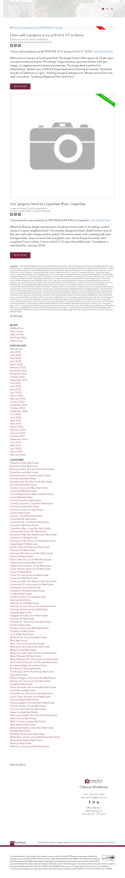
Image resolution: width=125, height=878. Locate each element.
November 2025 (18, 374)
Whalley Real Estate (92, 307)
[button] (89, 802)
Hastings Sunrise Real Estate (103, 287)
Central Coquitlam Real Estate (25, 500)
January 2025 (17, 402)
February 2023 (18, 455)
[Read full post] (62, 29)
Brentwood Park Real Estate (51, 266)
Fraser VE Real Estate (68, 282)
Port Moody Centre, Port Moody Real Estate (25, 299)
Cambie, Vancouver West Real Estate (29, 488)
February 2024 (18, 430)
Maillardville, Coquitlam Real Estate (45, 293)
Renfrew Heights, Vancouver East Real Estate (71, 299)
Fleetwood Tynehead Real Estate (89, 280)
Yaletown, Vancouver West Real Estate (29, 746)
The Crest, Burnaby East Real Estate (28, 305)
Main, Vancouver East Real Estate (84, 293)
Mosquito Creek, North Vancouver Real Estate (59, 295)
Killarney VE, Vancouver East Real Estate (42, 291)
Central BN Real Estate (91, 270)
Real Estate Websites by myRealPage (100, 843)
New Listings (16, 331)
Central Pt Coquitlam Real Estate (82, 272)
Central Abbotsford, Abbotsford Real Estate (66, 270)
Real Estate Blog (18, 338)
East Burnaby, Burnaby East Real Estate (68, 278)
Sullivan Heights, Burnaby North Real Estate (75, 303)
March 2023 (16, 452)
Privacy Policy (78, 843)
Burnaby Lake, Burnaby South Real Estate (72, 268)
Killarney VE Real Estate (18, 291)
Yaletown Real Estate (89, 309)
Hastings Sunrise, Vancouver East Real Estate (26, 289)
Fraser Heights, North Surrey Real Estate (46, 282)
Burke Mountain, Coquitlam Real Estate (24, 268)
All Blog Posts (17, 328)
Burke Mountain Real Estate (103, 266)
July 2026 (15, 352)
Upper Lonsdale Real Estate (51, 305)
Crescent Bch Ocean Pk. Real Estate (39, 276)
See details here (103, 51)
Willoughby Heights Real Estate (70, 309)
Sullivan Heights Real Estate (49, 303)
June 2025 (15, 386)
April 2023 (15, 449)
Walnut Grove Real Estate (105, 305)
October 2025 (17, 377)
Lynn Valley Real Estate (24, 293)
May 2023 (15, 445)
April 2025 (15, 393)
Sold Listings (16, 341)
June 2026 (15, 355)
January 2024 (17, 433)
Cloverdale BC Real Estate (43, 274)
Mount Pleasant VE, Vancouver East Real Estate (34, 659)
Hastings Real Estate (85, 287)
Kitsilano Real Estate (64, 291)
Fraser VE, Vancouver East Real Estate (90, 282)
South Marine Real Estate (74, 301)
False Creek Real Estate (39, 280)
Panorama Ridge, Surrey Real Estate (77, 297)
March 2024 (16, 427)
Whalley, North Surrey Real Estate (27, 734)
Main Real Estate (65, 293)
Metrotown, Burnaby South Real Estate (30, 647)
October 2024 (17, 408)
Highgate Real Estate (77, 289)
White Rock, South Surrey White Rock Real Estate (41, 309)
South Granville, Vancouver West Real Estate (48, 301)
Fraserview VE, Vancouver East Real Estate (70, 285)
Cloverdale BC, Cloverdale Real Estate (66, 274)
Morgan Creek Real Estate (32, 295)
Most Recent (16, 349)
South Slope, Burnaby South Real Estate (24, 303)
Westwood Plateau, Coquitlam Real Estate (69, 307)
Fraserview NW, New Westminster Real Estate (38, 285)
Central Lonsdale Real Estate (60, 272)
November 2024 (18, 405)
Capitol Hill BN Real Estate (40, 270)
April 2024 (15, 424)
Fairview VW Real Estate (92, 278)
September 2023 (19, 439)
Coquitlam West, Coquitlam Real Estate (34, 211)
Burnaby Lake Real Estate (48, 268)
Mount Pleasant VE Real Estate (87, 295)
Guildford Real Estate (43, 287)
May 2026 (15, 358)
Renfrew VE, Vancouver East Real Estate (30, 681)
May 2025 (15, 389)
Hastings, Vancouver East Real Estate (56, 289)
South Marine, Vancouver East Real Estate (98, 301)
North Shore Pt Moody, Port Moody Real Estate (47, 297)
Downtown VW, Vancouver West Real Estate (32, 541)
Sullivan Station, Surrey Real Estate (28, 706)
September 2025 (19, 380)
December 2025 (18, 371)
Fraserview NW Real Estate (23, 578)
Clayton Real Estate (102, 272)
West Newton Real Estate (44, 307)
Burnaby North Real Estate (97, 268)
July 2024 (15, 414)
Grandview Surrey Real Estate (96, 285)
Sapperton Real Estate (24, 301)
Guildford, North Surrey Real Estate (64, 287)
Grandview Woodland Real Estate (22, 287)
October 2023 (17, 436)
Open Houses (17, 334)
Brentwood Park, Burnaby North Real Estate (77, 266)
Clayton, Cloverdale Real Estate (21, 274)
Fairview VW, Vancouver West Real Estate (31, 553)
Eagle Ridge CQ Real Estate (44, 278)
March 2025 (16, 396)
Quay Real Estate (48, 299)
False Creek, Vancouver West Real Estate (62, 280)
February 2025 (18, 399)
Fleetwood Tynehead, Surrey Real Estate (35, 42)
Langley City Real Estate (22, 631)
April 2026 (15, 361)
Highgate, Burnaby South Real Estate (99, 289)
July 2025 (15, 383)
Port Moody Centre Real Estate (102, 297)
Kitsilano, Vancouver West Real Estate (86, 291)
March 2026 (16, 365)
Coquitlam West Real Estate (91, 274)
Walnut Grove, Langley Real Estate (22, 307)
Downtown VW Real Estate (95, 276)
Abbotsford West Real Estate (30, 266)
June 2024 (15, 417)
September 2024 (19, 411)
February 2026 (18, 368)
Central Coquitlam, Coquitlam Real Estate (34, 272)
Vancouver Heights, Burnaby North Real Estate (78, 305)
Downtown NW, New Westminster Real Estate (69, 276)
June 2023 (15, 442)
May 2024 (15, 421)
